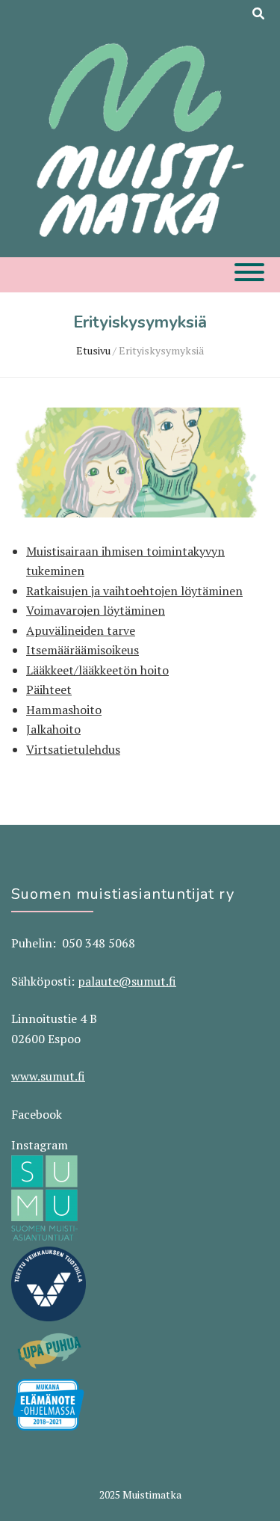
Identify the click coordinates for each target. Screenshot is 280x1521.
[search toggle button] (258, 14)
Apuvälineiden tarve (80, 630)
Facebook (36, 1114)
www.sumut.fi (48, 1076)
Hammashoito (64, 709)
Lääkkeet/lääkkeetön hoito (97, 670)
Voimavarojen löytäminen (95, 610)
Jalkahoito (53, 729)
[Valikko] (249, 272)
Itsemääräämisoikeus (82, 650)
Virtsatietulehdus (73, 749)
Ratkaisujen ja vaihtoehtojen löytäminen (134, 591)
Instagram (39, 1145)
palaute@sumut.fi (127, 981)
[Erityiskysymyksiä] (140, 513)
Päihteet (49, 689)
